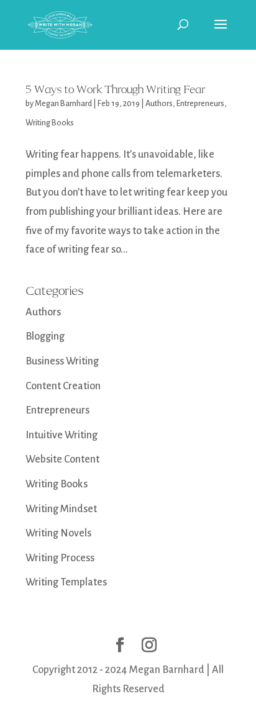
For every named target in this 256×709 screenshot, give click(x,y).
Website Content (62, 459)
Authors (159, 103)
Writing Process (59, 558)
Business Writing (62, 361)
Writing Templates (66, 582)
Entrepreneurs (200, 103)
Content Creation (63, 386)
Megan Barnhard (63, 103)
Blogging (45, 336)
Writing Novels (58, 533)
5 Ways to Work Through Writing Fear (115, 89)
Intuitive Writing (61, 435)
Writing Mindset (61, 509)
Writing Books (49, 123)
